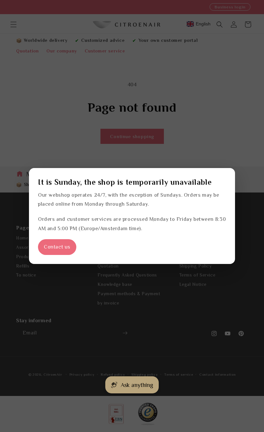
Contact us (57, 247)
